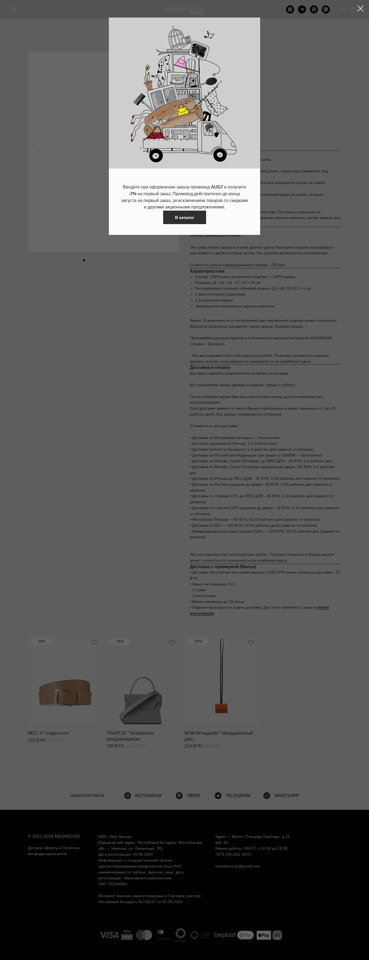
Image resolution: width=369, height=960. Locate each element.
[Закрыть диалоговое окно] (360, 8)
